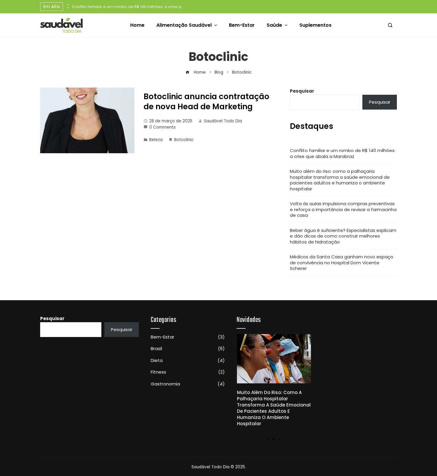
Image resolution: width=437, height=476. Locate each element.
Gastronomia (188, 384)
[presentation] (67, 5)
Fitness (188, 372)
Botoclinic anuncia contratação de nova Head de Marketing (206, 101)
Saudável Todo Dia (223, 121)
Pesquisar (302, 91)
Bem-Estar (188, 337)
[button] (267, 439)
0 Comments (162, 127)
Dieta (188, 360)
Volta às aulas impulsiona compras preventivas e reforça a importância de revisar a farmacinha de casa (343, 209)
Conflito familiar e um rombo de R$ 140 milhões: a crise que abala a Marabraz (128, 6)
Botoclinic (184, 140)
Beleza (156, 140)
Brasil (188, 349)
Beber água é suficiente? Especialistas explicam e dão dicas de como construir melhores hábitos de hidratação (343, 236)
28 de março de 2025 (170, 121)
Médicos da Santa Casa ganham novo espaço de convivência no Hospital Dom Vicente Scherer (341, 262)
